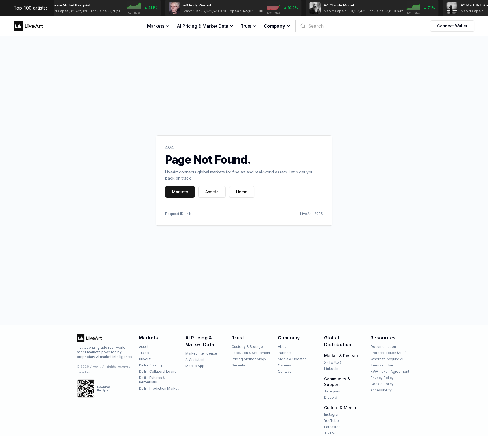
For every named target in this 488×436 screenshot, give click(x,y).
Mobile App (194, 366)
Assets (212, 191)
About (283, 346)
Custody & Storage (247, 346)
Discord (330, 397)
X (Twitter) (332, 362)
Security (238, 365)
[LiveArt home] (89, 338)
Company (274, 26)
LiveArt (306, 214)
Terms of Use (382, 365)
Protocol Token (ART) (388, 353)
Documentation (383, 346)
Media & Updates (292, 359)
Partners (285, 353)
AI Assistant (194, 359)
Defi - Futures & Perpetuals (152, 380)
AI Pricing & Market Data (202, 26)
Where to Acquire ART (389, 359)
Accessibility (381, 390)
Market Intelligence (201, 353)
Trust (246, 26)
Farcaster (332, 427)
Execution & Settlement (251, 353)
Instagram (332, 414)
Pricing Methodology (249, 359)
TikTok (330, 433)
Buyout (145, 359)
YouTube (331, 420)
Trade (144, 353)
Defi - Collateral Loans (157, 371)
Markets (155, 26)
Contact (284, 371)
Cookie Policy (382, 384)
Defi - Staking (150, 365)
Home (241, 191)
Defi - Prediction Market (159, 388)
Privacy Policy (382, 378)
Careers (284, 365)
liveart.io (83, 372)
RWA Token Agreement (390, 371)
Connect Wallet (452, 25)
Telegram (332, 391)
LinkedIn (331, 368)
